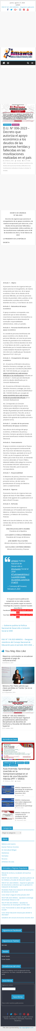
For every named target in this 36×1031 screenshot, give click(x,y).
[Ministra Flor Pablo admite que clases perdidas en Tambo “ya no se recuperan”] (18, 668)
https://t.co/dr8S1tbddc (20, 575)
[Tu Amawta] (4, 63)
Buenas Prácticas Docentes (10, 847)
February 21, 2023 (13, 589)
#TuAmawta (17, 574)
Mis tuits (4, 945)
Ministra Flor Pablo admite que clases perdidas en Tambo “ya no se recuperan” (17, 688)
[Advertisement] (18, 29)
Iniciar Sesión (6, 956)
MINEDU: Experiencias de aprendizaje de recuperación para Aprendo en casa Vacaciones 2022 (24, 790)
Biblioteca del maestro (9, 844)
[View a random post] (32, 63)
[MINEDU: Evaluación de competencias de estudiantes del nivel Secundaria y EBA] (8, 812)
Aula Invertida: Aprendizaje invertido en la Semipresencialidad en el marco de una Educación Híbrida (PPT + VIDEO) (16, 773)
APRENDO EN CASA (9, 763)
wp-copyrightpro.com (26, 1027)
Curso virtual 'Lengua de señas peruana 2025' (16, 895)
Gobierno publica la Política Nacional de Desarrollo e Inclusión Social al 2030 (16, 628)
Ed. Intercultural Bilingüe (9, 850)
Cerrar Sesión (6, 959)
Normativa (16, 125)
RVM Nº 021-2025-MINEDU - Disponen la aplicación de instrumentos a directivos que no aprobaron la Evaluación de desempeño (18, 885)
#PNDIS (14, 561)
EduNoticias (7, 125)
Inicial (26, 763)
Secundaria (14, 765)
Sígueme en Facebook (12, 930)
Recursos (4, 859)
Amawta (19, 161)
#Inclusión (16, 569)
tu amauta (26, 168)
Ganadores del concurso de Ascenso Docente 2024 (18, 918)
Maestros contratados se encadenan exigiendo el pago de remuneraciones (18, 658)
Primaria (6, 765)
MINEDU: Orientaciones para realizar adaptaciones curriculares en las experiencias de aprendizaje (23, 803)
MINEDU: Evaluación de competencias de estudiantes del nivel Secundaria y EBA (22, 815)
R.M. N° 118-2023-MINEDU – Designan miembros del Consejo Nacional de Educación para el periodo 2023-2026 (18, 642)
